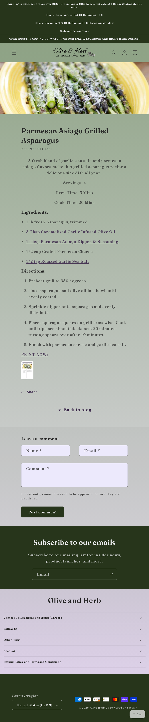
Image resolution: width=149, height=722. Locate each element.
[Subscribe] (111, 574)
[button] (14, 52)
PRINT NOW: (34, 354)
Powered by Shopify (123, 707)
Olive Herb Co (99, 707)
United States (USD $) (35, 705)
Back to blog (77, 409)
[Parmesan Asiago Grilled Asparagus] (27, 378)
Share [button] (32, 391)
